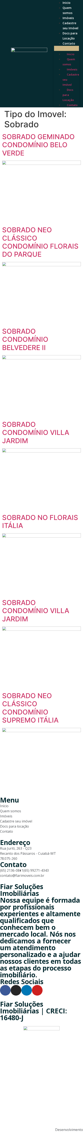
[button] (66, 48)
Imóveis (68, 18)
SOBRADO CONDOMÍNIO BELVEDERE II (25, 339)
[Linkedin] (26, 990)
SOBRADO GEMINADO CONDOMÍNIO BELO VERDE (38, 145)
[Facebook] (5, 990)
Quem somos (69, 61)
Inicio (66, 3)
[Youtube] (37, 990)
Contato (69, 43)
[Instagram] (16, 990)
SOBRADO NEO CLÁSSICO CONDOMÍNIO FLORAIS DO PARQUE (40, 242)
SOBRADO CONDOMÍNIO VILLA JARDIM (35, 432)
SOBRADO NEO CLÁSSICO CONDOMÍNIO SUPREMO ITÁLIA (30, 708)
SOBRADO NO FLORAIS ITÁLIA (40, 521)
